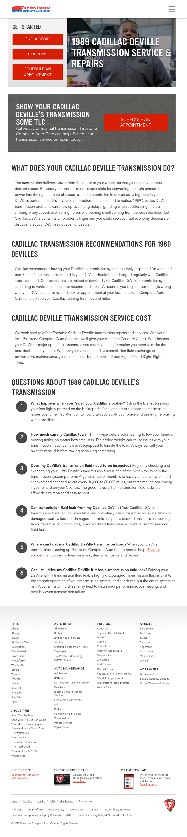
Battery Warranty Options (154, 679)
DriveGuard (18, 656)
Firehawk (16, 693)
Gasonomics (104, 655)
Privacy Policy (56, 810)
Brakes (58, 633)
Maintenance (147, 656)
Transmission (61, 718)
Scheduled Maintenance (67, 714)
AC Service (60, 673)
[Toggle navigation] (172, 9)
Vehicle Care (104, 687)
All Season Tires (20, 642)
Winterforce (18, 661)
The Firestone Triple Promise (113, 683)
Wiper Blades (62, 727)
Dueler (15, 684)
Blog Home (146, 629)
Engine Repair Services (67, 638)
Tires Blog (145, 633)
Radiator (59, 709)
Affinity (15, 633)
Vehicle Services (63, 723)
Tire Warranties (20, 733)
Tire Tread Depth (21, 747)
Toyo (14, 702)
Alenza (15, 629)
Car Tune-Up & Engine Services (72, 683)
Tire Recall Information (24, 742)
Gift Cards (103, 660)
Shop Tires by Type (22, 715)
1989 (52, 801)
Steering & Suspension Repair (71, 647)
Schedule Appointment (110, 678)
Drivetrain (59, 687)
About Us (102, 629)
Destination (18, 647)
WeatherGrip (18, 665)
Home (14, 801)
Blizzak (15, 638)
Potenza (16, 679)
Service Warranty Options (154, 683)
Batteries (59, 678)
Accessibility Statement (118, 810)
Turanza (15, 674)
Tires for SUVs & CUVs (24, 751)
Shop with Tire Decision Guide (28, 720)
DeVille (41, 801)
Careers (101, 642)
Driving (144, 661)
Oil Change (146, 652)
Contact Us (103, 646)
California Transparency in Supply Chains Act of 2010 (41, 815)
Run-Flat (16, 688)
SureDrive (16, 697)
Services (58, 642)
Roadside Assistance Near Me (114, 674)
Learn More (79, 781)
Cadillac (27, 801)
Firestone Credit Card (109, 651)
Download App (148, 784)
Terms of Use (35, 810)
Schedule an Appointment (38, 72)
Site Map (16, 810)
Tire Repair (60, 652)
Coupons (37, 54)
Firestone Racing (21, 738)
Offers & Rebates (106, 669)
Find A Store (38, 39)
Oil (56, 705)
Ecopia (15, 670)
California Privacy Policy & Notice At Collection (105, 815)
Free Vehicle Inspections (68, 700)
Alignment (60, 629)
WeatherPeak (18, 652)
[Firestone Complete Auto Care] (31, 9)
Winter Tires (18, 756)
